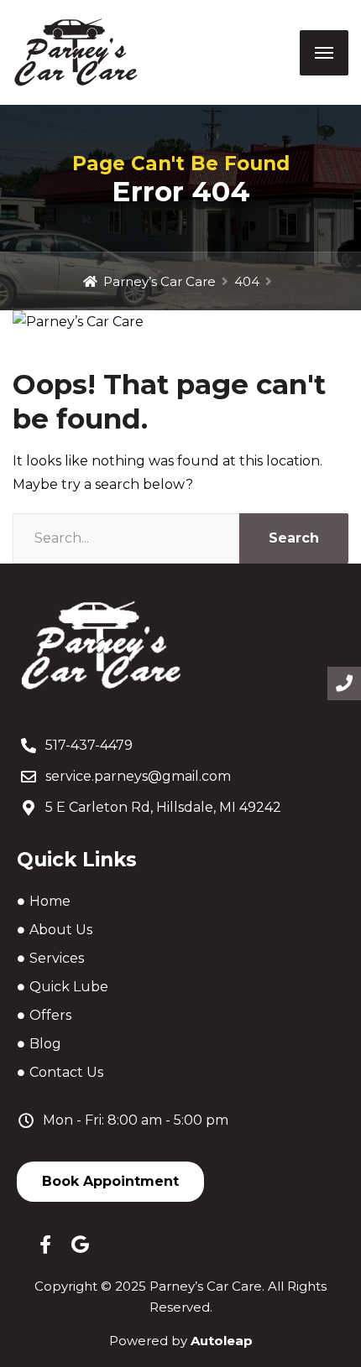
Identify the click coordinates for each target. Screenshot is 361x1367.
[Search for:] (126, 538)
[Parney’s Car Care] (76, 52)
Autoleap (222, 1341)
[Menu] (324, 52)
